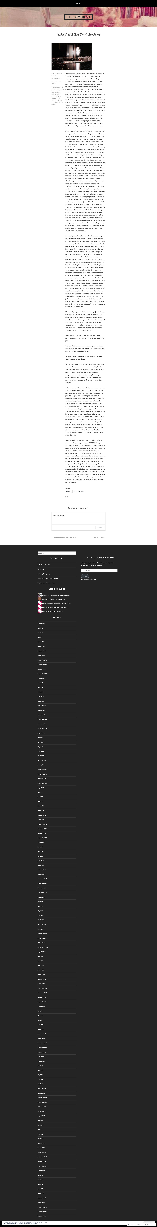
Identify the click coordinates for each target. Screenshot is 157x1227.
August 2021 (41, 897)
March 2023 (41, 810)
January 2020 (41, 983)
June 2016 (40, 1180)
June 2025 (40, 687)
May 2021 (40, 911)
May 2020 (41, 965)
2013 (55, 91)
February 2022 (42, 870)
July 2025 (40, 683)
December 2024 (42, 715)
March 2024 (41, 756)
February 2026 (42, 651)
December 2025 (42, 660)
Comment (99, 527)
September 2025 (42, 674)
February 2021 (42, 924)
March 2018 (41, 1084)
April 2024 (41, 751)
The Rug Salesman (98, 537)
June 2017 (40, 1125)
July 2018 (40, 1066)
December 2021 (42, 879)
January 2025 (41, 710)
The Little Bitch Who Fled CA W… (60, 603)
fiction (59, 91)
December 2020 (42, 933)
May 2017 (40, 1129)
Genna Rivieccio (57, 78)
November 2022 (42, 829)
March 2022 (41, 865)
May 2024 (40, 747)
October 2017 (42, 1107)
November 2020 (42, 938)
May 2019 (40, 1020)
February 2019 (42, 1034)
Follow (85, 576)
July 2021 (40, 901)
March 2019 (41, 1029)
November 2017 (42, 1102)
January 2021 (41, 929)
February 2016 (42, 1198)
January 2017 (41, 1148)
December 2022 (42, 824)
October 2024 (42, 724)
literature (55, 96)
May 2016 (40, 1184)
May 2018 (40, 1075)
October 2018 (42, 1052)
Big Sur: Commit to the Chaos (46, 583)
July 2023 (40, 792)
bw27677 (44, 595)
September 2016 (42, 1166)
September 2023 (43, 783)
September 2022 (42, 838)
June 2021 (40, 906)
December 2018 (42, 1043)
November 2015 (42, 1211)
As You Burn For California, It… (59, 607)
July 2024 (40, 737)
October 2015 (42, 1216)
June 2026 (41, 633)
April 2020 (41, 970)
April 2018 (41, 1079)
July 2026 (40, 628)
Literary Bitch (78, 17)
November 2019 (42, 993)
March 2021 (41, 920)
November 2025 (42, 664)
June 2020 (41, 961)
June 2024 (41, 742)
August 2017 (41, 1116)
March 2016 (41, 1193)
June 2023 (41, 797)
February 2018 (42, 1088)
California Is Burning (57, 611)
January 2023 (41, 819)
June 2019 (40, 1015)
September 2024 (43, 728)
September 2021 (42, 892)
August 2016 (41, 1170)
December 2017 (42, 1097)
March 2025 (41, 701)
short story (55, 100)
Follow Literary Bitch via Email (100, 557)
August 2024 (41, 733)
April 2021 (40, 915)
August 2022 (41, 842)
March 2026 (41, 646)
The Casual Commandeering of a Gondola (65, 537)
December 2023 (42, 769)
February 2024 (42, 760)
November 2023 (42, 774)
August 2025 (41, 678)
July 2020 (40, 956)
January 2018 (41, 1093)
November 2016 (42, 1157)
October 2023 (42, 778)
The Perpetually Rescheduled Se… (60, 595)
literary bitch (56, 94)
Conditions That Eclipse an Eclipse (48, 578)
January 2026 (41, 655)
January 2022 (41, 874)
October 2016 (42, 1161)
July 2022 (40, 847)
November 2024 (42, 719)
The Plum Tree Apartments (57, 599)
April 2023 (41, 806)
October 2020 (42, 942)
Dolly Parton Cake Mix (44, 565)
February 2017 (42, 1143)
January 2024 (41, 765)
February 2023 (42, 815)
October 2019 (42, 997)
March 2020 (41, 974)
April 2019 (41, 1024)
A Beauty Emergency (44, 574)
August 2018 (41, 1061)
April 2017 (40, 1134)
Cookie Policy (34, 1223)
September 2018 (42, 1056)
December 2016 (42, 1152)
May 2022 (40, 856)
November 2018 (42, 1047)
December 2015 (42, 1207)
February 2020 (42, 979)
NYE (59, 98)
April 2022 (41, 860)
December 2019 (42, 988)
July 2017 (40, 1120)
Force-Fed (41, 569)
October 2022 (42, 833)
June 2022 (40, 851)
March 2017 (41, 1139)
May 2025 (40, 692)
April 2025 (41, 696)
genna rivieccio (56, 93)
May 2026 (40, 637)
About (78, 3)
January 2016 (41, 1202)
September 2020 (43, 947)
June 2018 (40, 1070)
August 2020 (41, 952)
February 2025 (42, 705)
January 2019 (41, 1038)
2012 (53, 91)
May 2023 (40, 801)
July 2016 (40, 1175)
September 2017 (42, 1111)
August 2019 (41, 1006)
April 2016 (40, 1189)
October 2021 (42, 888)
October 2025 (42, 669)
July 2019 (40, 1011)
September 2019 (42, 1002)
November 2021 (42, 883)
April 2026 (41, 642)
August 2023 (41, 788)
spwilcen (44, 599)
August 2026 (41, 623)
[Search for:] (57, 553)
